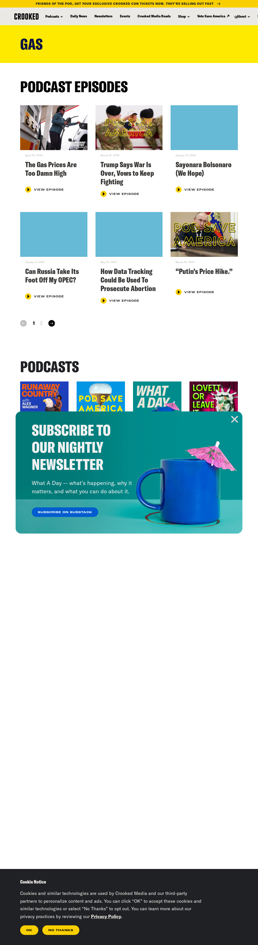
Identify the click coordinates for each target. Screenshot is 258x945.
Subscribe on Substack (65, 512)
